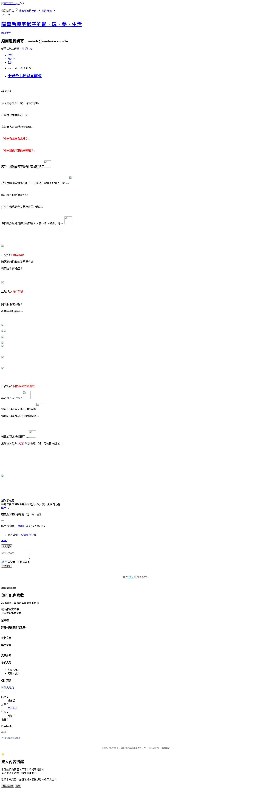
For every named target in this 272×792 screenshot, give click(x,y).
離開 (18, 786)
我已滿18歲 (8, 786)
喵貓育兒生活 (28, 535)
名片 (10, 62)
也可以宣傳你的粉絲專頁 (10, 738)
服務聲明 (166, 748)
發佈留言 (7, 566)
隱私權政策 (154, 748)
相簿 (10, 55)
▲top (4, 540)
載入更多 (7, 546)
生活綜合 (27, 48)
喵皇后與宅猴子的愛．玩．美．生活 (41, 24)
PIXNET (112, 748)
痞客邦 (21, 526)
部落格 (11, 58)
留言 (28, 526)
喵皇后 (5, 508)
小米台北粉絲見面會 (25, 76)
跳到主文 (6, 33)
